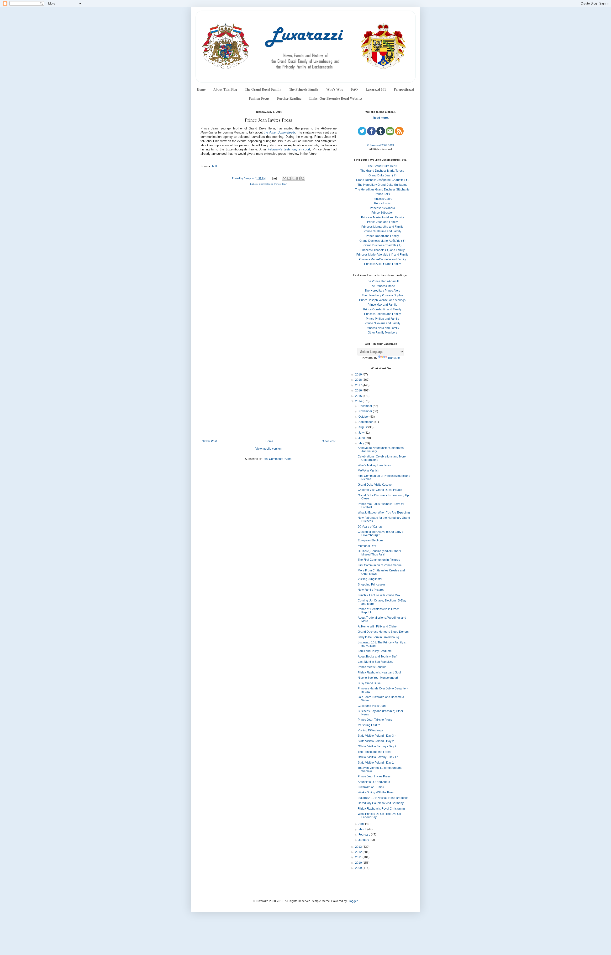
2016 (359, 390)
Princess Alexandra (382, 208)
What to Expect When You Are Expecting (384, 512)
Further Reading (289, 98)
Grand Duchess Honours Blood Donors (383, 631)
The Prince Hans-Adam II (382, 281)
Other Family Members (382, 332)
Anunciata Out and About (374, 781)
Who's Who (334, 89)
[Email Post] (274, 178)
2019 (359, 374)
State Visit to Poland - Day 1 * (377, 762)
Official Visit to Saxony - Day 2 (377, 746)
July (361, 432)
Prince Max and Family (382, 304)
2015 (359, 396)
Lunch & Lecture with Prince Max (379, 595)
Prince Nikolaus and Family (382, 323)
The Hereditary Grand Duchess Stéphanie (382, 189)
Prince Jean (280, 184)
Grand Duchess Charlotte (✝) (382, 245)
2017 (359, 385)
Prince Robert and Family (382, 236)
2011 (359, 857)
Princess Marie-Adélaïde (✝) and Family (382, 254)
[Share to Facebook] (298, 178)
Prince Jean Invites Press (374, 776)
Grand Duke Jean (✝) (382, 175)
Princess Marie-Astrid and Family (382, 217)
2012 (359, 852)
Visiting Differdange (370, 730)
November (365, 411)
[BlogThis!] (289, 178)
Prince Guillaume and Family (382, 231)
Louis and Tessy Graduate (375, 651)
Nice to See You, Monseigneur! (378, 677)
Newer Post (209, 441)
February (364, 834)
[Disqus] (268, 253)
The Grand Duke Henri (382, 166)
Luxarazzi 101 (376, 89)
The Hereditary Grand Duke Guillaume (382, 184)
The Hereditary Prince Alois (382, 290)
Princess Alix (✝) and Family (382, 263)
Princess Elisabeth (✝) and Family (382, 250)
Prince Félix (382, 194)
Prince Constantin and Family (382, 309)
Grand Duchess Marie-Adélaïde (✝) (382, 240)
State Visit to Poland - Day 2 (376, 741)
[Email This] (284, 178)
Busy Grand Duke (369, 683)
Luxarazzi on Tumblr (371, 787)
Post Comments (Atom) (277, 458)
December (365, 406)
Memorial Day (367, 545)
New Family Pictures (371, 589)
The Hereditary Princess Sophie (382, 295)
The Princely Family (303, 89)
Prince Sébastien (382, 212)
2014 (359, 401)
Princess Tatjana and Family (382, 314)
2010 (359, 862)
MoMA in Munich (368, 470)
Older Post (328, 441)
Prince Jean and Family (382, 222)
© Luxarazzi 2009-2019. (381, 145)
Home (201, 89)
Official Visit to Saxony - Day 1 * (378, 757)
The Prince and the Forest (374, 751)
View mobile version (268, 448)
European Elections (370, 540)
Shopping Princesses (371, 584)
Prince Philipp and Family (382, 318)
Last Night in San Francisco (375, 661)
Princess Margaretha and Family (382, 226)
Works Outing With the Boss (376, 792)
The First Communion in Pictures (379, 559)
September (366, 422)
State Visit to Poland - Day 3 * (377, 735)
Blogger (353, 901)
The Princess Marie (382, 286)
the (279, 132)
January (364, 839)
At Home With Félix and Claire (377, 626)
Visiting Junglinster (370, 579)
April (361, 823)
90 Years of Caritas (370, 526)
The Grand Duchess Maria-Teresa (382, 170)
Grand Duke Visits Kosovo (375, 484)
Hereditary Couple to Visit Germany (381, 803)
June (362, 437)
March (362, 829)
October (363, 416)
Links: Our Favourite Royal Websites (335, 98)
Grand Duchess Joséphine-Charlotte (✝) (382, 180)
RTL (215, 166)
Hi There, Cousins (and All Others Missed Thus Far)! (379, 553)
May (361, 443)
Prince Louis (382, 203)
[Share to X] (293, 178)
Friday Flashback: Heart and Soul (379, 672)
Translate (394, 357)
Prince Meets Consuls (372, 667)
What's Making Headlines (374, 465)
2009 (359, 868)
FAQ (354, 89)
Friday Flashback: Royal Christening (381, 808)
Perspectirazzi (404, 89)
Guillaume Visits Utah (372, 705)
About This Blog (225, 89)
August (363, 427)
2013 (359, 846)
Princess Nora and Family (382, 328)
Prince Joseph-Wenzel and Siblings (382, 300)
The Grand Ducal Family (263, 89)
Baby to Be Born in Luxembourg (378, 637)
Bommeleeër (266, 184)
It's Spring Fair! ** (369, 725)
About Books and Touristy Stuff (377, 656)
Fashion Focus (259, 98)
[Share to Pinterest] (302, 178)
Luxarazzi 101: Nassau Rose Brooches (383, 797)
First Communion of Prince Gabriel (380, 565)
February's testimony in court (289, 149)
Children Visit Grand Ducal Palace (380, 489)
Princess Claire (382, 198)
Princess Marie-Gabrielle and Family (382, 259)
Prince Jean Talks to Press (375, 719)
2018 (359, 379)
